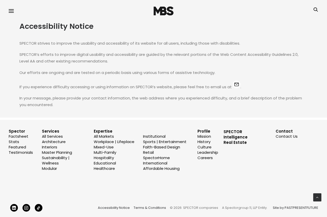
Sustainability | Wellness (55, 160)
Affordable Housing (161, 168)
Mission (204, 136)
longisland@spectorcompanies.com (236, 84)
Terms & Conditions (150, 207)
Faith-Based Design (161, 147)
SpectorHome (156, 157)
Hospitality (104, 157)
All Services (52, 136)
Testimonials (21, 152)
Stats (14, 141)
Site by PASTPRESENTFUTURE (295, 208)
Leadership (207, 152)
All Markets (104, 136)
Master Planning (57, 152)
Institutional (154, 136)
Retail (148, 152)
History (204, 141)
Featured (17, 147)
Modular (49, 168)
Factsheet (18, 136)
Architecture (54, 141)
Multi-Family (105, 152)
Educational (105, 163)
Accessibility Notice (114, 207)
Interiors (49, 147)
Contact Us (287, 136)
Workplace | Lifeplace (114, 141)
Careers (205, 157)
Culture (204, 147)
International (155, 163)
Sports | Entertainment (164, 141)
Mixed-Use (104, 147)
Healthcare (104, 168)
